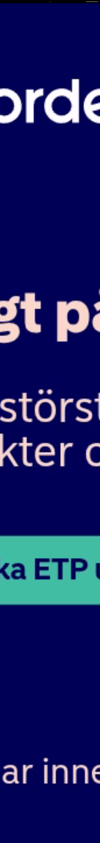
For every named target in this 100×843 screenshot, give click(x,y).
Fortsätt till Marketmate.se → (92, 1)
